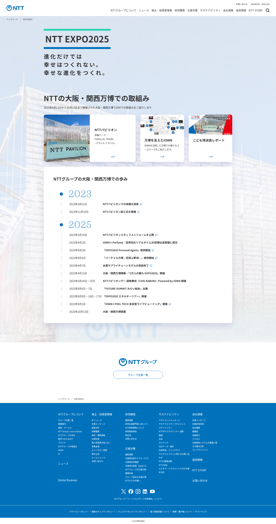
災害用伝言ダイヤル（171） (137, 458)
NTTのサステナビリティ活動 (171, 431)
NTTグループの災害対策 (135, 469)
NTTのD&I (163, 465)
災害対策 (192, 10)
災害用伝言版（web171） (136, 465)
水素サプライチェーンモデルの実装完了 (126, 265)
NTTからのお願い (132, 480)
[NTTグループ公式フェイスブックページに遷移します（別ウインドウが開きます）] (130, 491)
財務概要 (95, 431)
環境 (161, 435)
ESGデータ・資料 (166, 446)
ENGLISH (265, 4)
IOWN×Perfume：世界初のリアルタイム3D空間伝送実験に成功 (140, 242)
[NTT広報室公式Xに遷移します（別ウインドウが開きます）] (123, 491)
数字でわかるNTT (65, 439)
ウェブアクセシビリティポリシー (132, 511)
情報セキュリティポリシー (103, 511)
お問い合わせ (241, 4)
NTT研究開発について (134, 427)
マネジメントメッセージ (169, 420)
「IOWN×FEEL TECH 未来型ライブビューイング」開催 (135, 304)
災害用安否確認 (132, 462)
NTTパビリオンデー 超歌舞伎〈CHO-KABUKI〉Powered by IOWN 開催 (144, 281)
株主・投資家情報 (162, 10)
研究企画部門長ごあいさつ (136, 423)
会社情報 (228, 10)
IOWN (60, 450)
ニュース (144, 10)
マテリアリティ (165, 427)
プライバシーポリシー (78, 511)
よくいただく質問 (99, 450)
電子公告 (95, 454)
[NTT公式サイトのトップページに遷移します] (15, 8)
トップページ (12, 19)
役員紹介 (196, 435)
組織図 (195, 431)
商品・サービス (65, 427)
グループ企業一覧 (138, 375)
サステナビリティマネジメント (172, 423)
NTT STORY (256, 10)
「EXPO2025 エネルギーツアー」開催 (125, 296)
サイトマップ (201, 511)
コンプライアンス (200, 449)
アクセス (196, 439)
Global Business (67, 480)
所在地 (128, 435)
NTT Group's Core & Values (70, 431)
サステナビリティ (210, 10)
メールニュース (98, 457)
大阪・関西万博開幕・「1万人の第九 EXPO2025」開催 (134, 273)
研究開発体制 (131, 431)
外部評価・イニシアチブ (169, 450)
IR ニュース (97, 420)
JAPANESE (255, 4)
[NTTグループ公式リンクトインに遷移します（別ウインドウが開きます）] (145, 491)
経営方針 (95, 427)
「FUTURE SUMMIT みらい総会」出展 (125, 288)
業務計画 (129, 473)
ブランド (62, 442)
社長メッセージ (98, 423)
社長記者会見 (198, 423)
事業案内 (62, 423)
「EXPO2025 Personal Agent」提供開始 (126, 250)
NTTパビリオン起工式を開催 (119, 212)
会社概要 (196, 427)
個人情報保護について (159, 511)
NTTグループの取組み (67, 446)
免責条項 (95, 446)
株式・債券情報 (98, 435)
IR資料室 (95, 439)
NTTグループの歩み (66, 435)
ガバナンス (163, 442)
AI (59, 453)
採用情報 (241, 10)
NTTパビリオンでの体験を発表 (121, 204)
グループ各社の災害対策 (135, 477)
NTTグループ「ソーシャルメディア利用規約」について (138, 498)
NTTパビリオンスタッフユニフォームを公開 (128, 235)
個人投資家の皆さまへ (101, 442)
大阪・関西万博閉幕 (114, 311)
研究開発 (180, 10)
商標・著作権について (182, 511)
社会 (161, 439)
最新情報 (129, 420)
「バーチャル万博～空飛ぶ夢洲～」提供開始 (128, 258)
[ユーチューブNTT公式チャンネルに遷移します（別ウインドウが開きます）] (152, 491)
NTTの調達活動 (165, 461)
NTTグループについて (123, 10)
